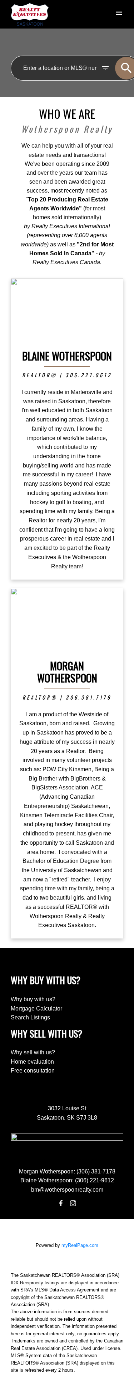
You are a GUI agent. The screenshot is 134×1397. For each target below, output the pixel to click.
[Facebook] (61, 1203)
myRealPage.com (79, 1245)
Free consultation (33, 1071)
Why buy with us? (33, 999)
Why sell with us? (33, 1052)
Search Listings (30, 1017)
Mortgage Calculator (36, 1008)
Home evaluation (32, 1062)
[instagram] (73, 1203)
